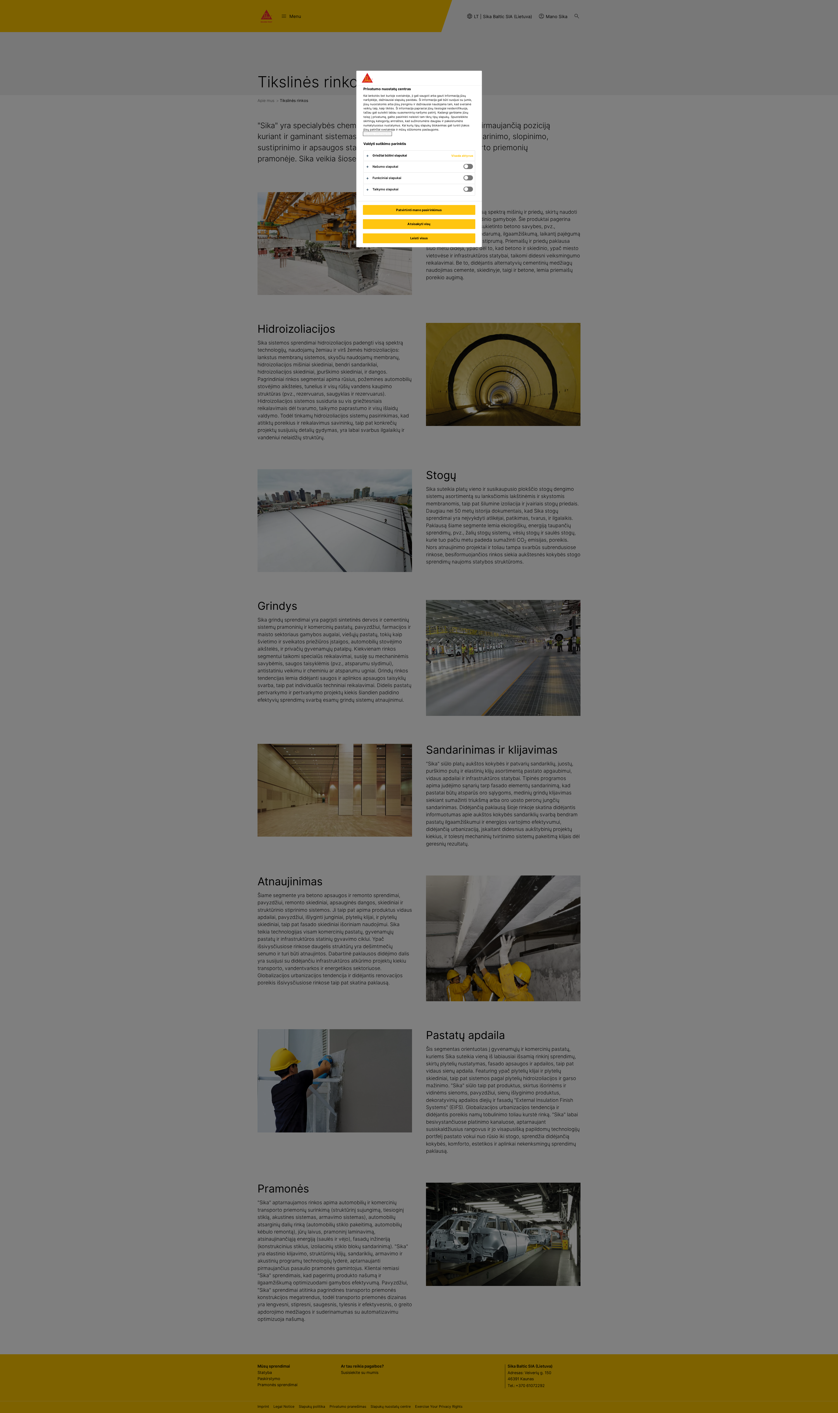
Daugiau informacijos (377, 134)
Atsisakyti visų (418, 224)
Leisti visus (419, 238)
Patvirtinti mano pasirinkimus (419, 210)
